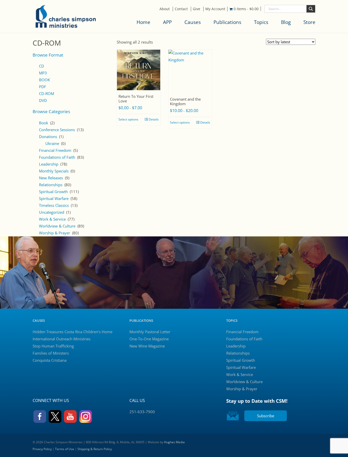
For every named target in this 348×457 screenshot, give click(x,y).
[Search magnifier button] (310, 8)
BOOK (44, 79)
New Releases (51, 177)
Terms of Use (64, 449)
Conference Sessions (57, 129)
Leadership (48, 164)
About (164, 8)
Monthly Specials (54, 170)
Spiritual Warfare (54, 198)
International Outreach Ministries (61, 338)
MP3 (43, 72)
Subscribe (265, 415)
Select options (128, 119)
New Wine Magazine (147, 345)
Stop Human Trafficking (53, 345)
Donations (48, 136)
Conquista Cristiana (49, 360)
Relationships (50, 184)
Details (154, 119)
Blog (286, 22)
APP (167, 22)
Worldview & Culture (57, 225)
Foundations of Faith (57, 157)
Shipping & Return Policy (94, 449)
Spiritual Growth (53, 191)
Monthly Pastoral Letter (149, 331)
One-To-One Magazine (149, 338)
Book (43, 122)
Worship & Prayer (54, 232)
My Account (215, 8)
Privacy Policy (42, 449)
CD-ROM (46, 93)
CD (41, 66)
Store (309, 22)
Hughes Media (174, 442)
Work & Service (52, 219)
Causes (192, 22)
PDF (42, 86)
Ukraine (52, 143)
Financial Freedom (55, 150)
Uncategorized (51, 212)
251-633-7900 (142, 411)
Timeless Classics (54, 205)
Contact (181, 8)
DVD (43, 100)
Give (196, 8)
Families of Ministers (51, 353)
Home (143, 22)
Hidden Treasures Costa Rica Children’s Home (72, 331)
